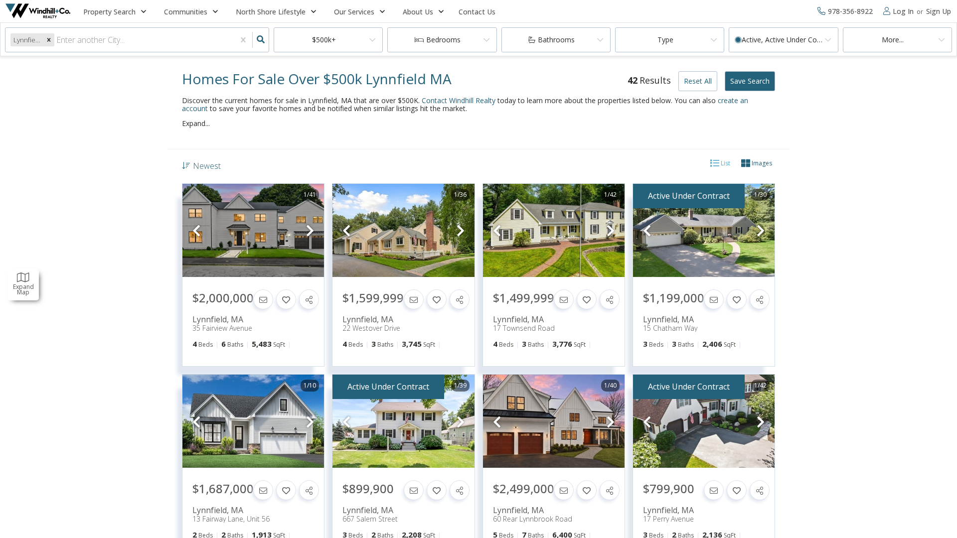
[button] (48, 39)
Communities (185, 11)
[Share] (309, 299)
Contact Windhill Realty (458, 100)
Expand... (196, 124)
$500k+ (324, 39)
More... (893, 39)
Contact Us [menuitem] (477, 11)
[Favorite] (286, 299)
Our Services (354, 11)
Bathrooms (556, 39)
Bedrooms (443, 39)
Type (665, 39)
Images (761, 163)
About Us (418, 11)
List (724, 163)
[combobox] (57, 40)
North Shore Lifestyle (271, 11)
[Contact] (263, 299)
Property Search (109, 11)
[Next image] (310, 231)
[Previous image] (196, 231)
